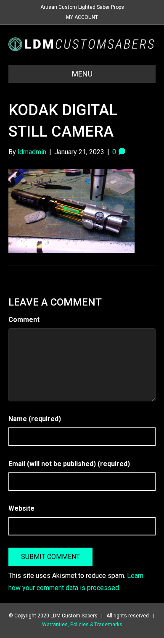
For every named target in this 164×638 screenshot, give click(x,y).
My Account (82, 17)
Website (21, 508)
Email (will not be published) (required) (69, 464)
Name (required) (34, 419)
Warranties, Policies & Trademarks (82, 624)
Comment (24, 320)
